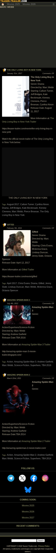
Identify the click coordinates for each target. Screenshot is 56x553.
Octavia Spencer (10, 290)
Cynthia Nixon (42, 204)
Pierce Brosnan (31, 211)
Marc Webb (17, 211)
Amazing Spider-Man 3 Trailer (35, 344)
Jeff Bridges (15, 208)
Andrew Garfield (45, 362)
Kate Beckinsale (30, 208)
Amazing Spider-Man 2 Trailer (35, 441)
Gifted (10, 225)
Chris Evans (24, 283)
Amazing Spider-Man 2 (18, 375)
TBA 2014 (46, 458)
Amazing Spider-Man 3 (18, 300)
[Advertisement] (28, 38)
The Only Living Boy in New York (24, 70)
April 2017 (12, 283)
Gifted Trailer (28, 269)
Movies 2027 (28, 517)
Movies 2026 (29, 4)
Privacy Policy (43, 546)
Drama (5, 208)
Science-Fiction (21, 365)
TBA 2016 (46, 365)
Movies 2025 (13, 4)
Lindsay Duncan (16, 287)
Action (10, 362)
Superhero (35, 365)
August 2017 (13, 204)
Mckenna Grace (44, 287)
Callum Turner (27, 204)
